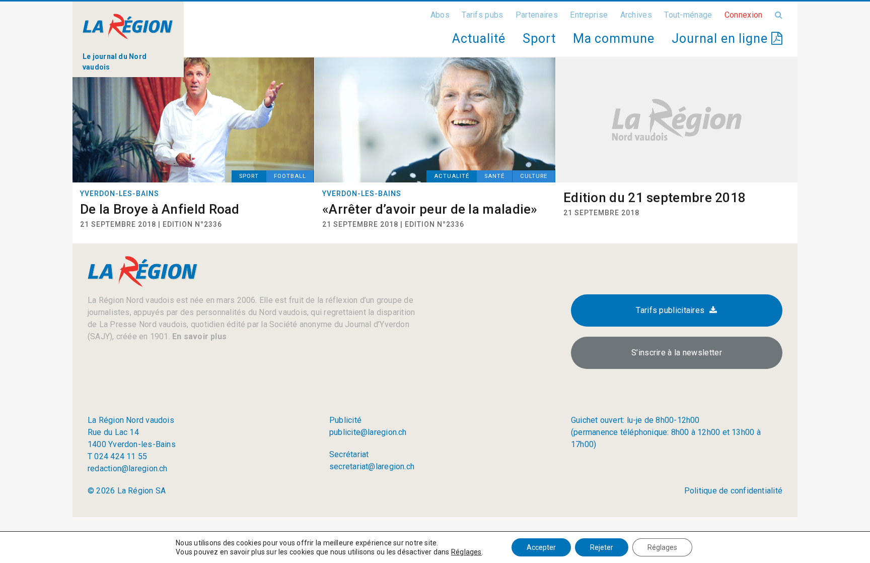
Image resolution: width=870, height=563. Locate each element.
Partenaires (537, 15)
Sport (539, 38)
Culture (533, 176)
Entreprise (589, 15)
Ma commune (614, 38)
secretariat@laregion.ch (371, 466)
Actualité (478, 38)
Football (290, 176)
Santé (494, 176)
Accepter (541, 547)
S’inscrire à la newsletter (676, 352)
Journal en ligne (721, 38)
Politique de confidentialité (733, 490)
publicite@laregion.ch (368, 432)
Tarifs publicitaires (670, 310)
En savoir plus (198, 336)
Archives (636, 15)
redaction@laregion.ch (128, 468)
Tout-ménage (688, 15)
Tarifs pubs (482, 15)
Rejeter (601, 547)
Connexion (743, 15)
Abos (440, 15)
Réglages (466, 552)
